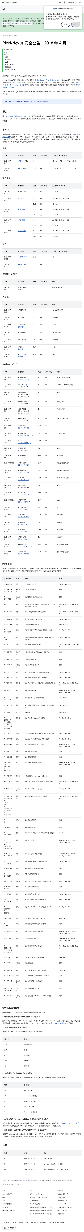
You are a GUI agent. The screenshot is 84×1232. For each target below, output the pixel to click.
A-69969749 (22, 264)
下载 (3, 1201)
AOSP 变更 (10, 26)
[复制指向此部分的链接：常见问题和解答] (22, 1008)
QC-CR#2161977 (23, 450)
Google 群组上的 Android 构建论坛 (41, 1210)
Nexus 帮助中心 (62, 1201)
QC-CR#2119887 (23, 524)
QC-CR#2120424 (23, 539)
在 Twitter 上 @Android (37, 1194)
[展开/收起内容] (11, 49)
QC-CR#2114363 (23, 465)
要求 (3, 1197)
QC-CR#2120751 (23, 532)
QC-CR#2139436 (23, 428)
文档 (4, 9)
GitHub (4, 1214)
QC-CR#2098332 (23, 554)
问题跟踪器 (60, 1214)
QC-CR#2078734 (23, 546)
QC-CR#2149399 (23, 443)
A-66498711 (22, 257)
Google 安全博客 (35, 1204)
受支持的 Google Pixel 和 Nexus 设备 (46, 80)
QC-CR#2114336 (23, 472)
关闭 (65, 24)
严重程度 (5, 137)
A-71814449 (22, 161)
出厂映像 (5, 1207)
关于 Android (6, 1222)
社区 (14, 1222)
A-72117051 (22, 220)
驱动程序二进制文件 (8, 1210)
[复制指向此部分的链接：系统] (9, 244)
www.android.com (63, 1204)
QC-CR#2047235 (23, 480)
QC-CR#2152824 (23, 495)
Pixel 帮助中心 (61, 1197)
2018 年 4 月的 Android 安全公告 (14, 85)
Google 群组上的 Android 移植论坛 (41, 1214)
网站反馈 (43, 1222)
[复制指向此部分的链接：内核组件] (13, 297)
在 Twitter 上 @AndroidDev (38, 1197)
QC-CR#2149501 (23, 509)
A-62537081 (22, 168)
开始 (75, 24)
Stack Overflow (62, 1210)
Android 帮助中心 (62, 1194)
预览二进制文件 (7, 1204)
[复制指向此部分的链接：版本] (9, 1145)
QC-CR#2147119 (23, 502)
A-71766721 (21, 209)
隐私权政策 (34, 1222)
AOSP (4, 35)
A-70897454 (22, 199)
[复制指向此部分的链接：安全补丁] (14, 130)
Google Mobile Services (64, 1207)
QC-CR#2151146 (23, 435)
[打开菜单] (3, 2)
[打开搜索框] (56, 2)
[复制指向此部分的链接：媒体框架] (13, 178)
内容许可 (22, 1180)
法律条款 (21, 1222)
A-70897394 (22, 231)
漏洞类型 (76, 134)
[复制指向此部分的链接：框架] (9, 148)
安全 (15, 35)
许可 (27, 1222)
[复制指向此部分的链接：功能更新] (14, 564)
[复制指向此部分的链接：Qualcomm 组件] (19, 364)
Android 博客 (34, 1201)
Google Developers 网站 (21, 101)
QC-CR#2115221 (23, 458)
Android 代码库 (7, 1194)
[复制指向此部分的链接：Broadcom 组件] (19, 274)
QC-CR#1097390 (23, 379)
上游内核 (21, 327)
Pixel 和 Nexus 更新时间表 (56, 1023)
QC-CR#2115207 (23, 517)
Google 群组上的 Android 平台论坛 (41, 1207)
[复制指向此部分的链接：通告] (9, 112)
